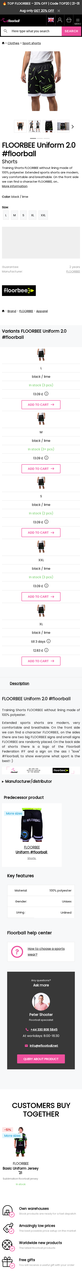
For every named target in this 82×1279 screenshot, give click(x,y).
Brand (12, 311)
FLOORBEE (73, 271)
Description (19, 683)
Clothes (13, 43)
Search (71, 31)
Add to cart (38, 404)
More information (14, 186)
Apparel (42, 311)
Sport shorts (31, 43)
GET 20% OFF (44, 10)
